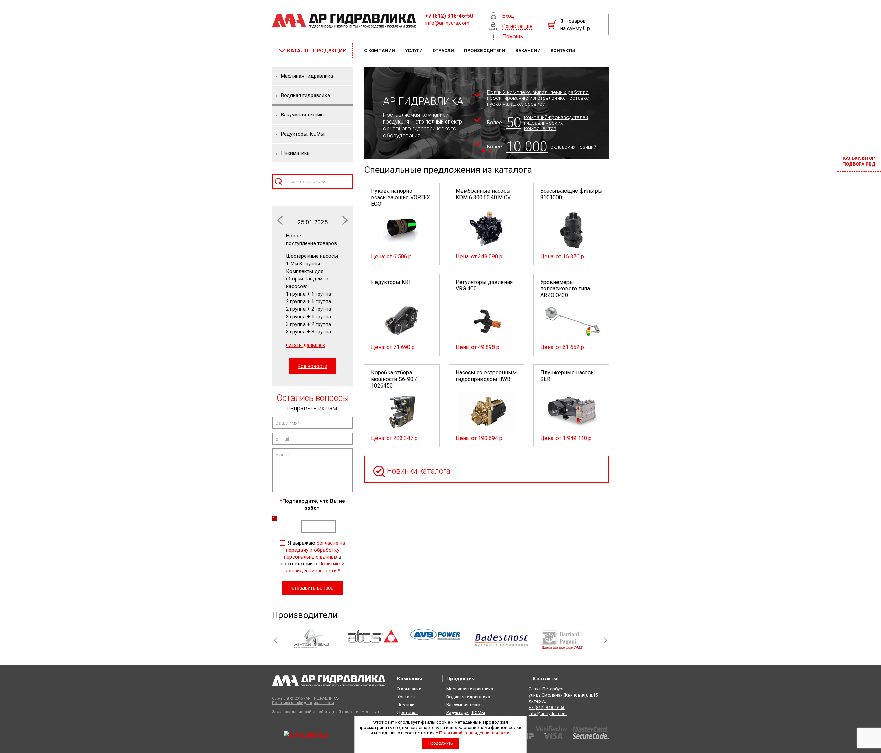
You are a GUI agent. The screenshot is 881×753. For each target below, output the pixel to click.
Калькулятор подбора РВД (858, 161)
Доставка (407, 712)
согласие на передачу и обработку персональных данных (315, 550)
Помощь (405, 704)
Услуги (414, 50)
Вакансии (528, 50)
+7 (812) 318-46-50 (449, 16)
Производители (485, 50)
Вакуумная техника (466, 704)
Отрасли (444, 50)
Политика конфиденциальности (303, 703)
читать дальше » (305, 345)
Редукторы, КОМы (465, 712)
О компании (380, 50)
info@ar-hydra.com (447, 23)
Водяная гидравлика (468, 696)
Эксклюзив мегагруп (359, 712)
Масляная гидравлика (469, 688)
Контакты (563, 50)
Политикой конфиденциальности (474, 732)
